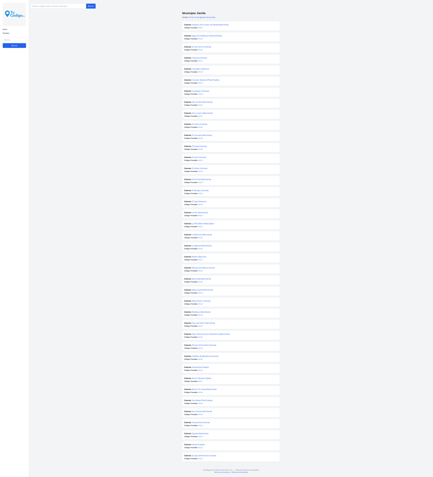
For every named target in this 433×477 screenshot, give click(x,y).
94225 (200, 105)
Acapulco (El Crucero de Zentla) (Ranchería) (210, 24)
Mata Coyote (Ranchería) (202, 290)
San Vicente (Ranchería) (202, 411)
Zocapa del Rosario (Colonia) (204, 455)
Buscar (14, 45)
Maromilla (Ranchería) (201, 279)
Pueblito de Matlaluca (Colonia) (205, 356)
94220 (200, 50)
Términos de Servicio (222, 472)
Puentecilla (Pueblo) (200, 367)
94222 (200, 61)
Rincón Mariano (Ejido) (201, 378)
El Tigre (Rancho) (199, 201)
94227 (200, 116)
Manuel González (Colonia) (203, 268)
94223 (200, 28)
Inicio (5, 29)
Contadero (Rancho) (200, 69)
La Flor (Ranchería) (200, 212)
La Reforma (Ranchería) (202, 234)
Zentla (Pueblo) (198, 444)
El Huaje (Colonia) (199, 146)
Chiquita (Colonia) (199, 58)
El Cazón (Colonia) (199, 124)
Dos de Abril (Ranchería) (202, 102)
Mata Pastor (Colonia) (201, 301)
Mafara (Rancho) (199, 256)
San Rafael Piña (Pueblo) (202, 400)
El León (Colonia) (199, 157)
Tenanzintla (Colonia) (201, 422)
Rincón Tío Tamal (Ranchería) (204, 389)
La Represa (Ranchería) (201, 245)
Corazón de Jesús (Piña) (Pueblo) (205, 80)
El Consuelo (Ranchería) (202, 135)
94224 (200, 83)
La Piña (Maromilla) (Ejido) (203, 223)
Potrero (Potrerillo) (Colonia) (204, 345)
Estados (6, 33)
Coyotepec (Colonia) (200, 91)
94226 (200, 94)
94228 (200, 138)
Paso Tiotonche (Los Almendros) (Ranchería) (211, 334)
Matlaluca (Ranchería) (201, 312)
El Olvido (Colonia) (199, 168)
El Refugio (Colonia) (200, 190)
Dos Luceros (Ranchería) (202, 113)
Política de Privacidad (240, 472)
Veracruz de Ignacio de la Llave (202, 17)
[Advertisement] (14, 440)
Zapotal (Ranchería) (200, 433)
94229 (200, 72)
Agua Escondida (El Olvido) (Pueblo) (207, 35)
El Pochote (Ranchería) (201, 179)
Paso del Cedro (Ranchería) (203, 323)
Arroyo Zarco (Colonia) (201, 47)
